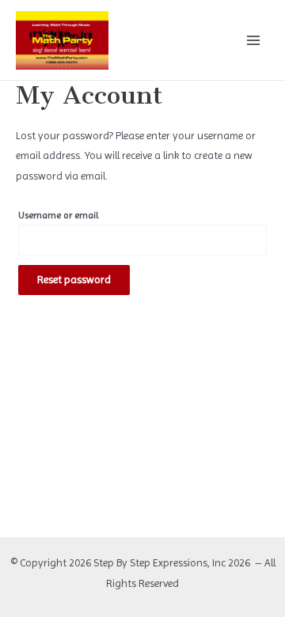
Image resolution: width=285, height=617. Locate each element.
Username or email (58, 215)
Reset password (74, 279)
